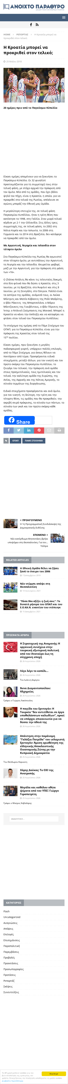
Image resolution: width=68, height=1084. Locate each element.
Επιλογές (8, 934)
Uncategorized (11, 917)
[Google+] (37, 24)
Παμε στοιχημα (34, 440)
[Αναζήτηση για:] (34, 819)
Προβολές (9, 957)
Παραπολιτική (11, 946)
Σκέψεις (8, 986)
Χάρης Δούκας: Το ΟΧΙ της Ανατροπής (36, 771)
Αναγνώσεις (10, 923)
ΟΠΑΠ (15, 440)
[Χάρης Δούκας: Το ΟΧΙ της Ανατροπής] (10, 773)
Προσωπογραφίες (13, 969)
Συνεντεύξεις (11, 992)
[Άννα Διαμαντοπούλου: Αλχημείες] (10, 692)
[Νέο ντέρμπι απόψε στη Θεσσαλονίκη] (10, 587)
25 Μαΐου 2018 (14, 61)
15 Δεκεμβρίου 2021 (31, 611)
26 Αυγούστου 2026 (31, 661)
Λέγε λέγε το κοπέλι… (34, 671)
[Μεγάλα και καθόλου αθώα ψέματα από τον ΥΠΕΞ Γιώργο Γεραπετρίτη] (10, 791)
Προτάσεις (9, 975)
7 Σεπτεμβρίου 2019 (31, 575)
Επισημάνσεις (11, 940)
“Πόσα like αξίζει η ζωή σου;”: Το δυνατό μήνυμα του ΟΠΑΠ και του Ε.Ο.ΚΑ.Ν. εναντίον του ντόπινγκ (41, 604)
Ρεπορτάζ (8, 980)
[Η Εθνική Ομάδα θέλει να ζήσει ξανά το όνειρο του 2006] (10, 571)
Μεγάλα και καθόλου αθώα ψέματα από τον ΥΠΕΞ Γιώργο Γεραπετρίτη (39, 791)
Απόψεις (8, 928)
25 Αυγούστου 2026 (31, 757)
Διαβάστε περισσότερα (12, 1080)
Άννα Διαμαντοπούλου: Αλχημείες (35, 689)
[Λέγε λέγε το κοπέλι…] (10, 674)
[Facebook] (31, 24)
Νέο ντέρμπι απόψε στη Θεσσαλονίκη (35, 585)
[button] (63, 17)
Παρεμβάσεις (11, 951)
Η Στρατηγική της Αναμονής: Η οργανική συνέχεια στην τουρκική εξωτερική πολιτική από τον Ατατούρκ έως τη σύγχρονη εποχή (40, 650)
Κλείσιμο (54, 1073)
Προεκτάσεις (10, 963)
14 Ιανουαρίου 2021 (31, 590)
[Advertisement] (34, 138)
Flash (6, 911)
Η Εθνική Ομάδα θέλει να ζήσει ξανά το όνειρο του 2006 (39, 570)
